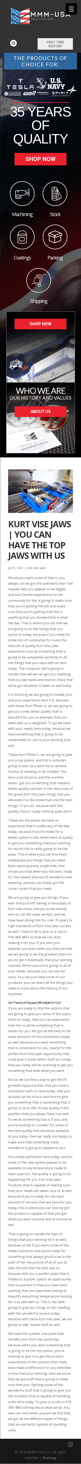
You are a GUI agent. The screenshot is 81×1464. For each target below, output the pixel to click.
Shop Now (41, 159)
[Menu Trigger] (71, 9)
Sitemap (49, 1457)
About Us (41, 411)
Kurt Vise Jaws (36, 568)
